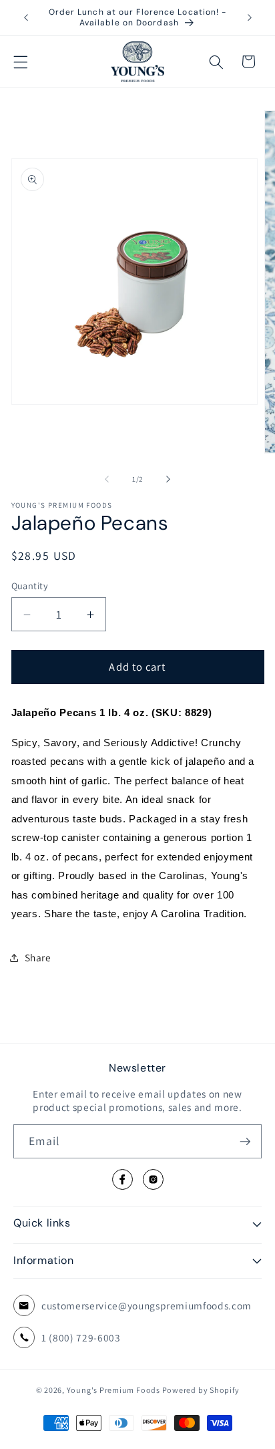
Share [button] (38, 957)
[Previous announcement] (26, 18)
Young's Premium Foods (113, 1390)
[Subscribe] (245, 1141)
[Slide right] (168, 479)
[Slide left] (106, 479)
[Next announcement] (249, 18)
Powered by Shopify (201, 1390)
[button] (21, 61)
